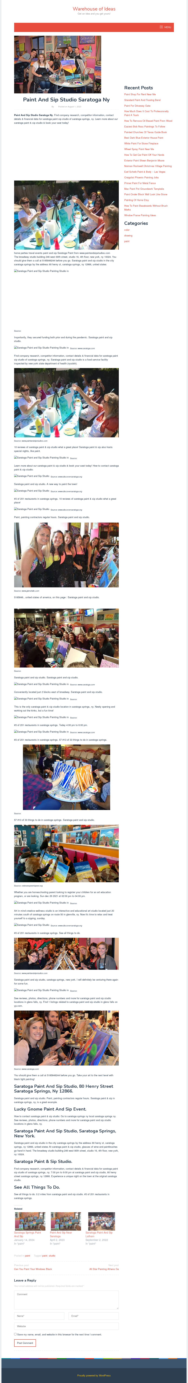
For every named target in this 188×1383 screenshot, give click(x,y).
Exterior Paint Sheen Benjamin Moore (144, 160)
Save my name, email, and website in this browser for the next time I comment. (59, 1334)
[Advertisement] (66, 153)
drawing (128, 235)
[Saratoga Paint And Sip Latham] (102, 1221)
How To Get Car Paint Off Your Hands (144, 154)
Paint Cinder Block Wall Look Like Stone (145, 194)
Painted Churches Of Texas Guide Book (145, 132)
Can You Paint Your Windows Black (33, 1267)
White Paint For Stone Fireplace (141, 143)
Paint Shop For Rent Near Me (140, 94)
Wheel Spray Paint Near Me (139, 149)
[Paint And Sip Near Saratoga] (66, 1221)
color (126, 229)
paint (27, 1255)
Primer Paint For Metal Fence (140, 183)
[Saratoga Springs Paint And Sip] (30, 1221)
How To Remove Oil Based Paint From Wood (148, 120)
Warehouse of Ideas (94, 9)
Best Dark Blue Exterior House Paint (143, 137)
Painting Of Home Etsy (136, 200)
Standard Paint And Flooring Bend (142, 100)
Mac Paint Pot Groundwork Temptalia (144, 188)
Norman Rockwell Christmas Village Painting (148, 166)
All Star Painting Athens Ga (104, 1267)
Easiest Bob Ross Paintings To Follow (144, 126)
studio (52, 1255)
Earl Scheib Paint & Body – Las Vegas (144, 171)
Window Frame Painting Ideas (140, 215)
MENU (167, 27)
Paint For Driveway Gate (137, 105)
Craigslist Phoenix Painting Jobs (141, 177)
